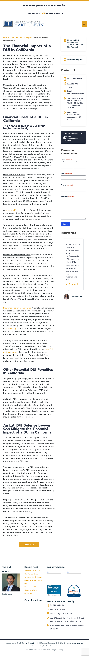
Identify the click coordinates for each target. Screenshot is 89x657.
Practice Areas (8, 38)
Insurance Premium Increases (17, 307)
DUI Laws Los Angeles (24, 38)
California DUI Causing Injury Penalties (30, 590)
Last (75, 162)
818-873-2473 (34, 13)
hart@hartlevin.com (54, 13)
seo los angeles (75, 643)
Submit (65, 224)
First (62, 162)
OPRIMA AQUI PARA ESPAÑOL (51, 5)
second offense (12, 210)
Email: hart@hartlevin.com (75, 92)
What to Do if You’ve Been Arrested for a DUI (33, 580)
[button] (63, 271)
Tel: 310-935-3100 (74, 78)
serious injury (12, 328)
